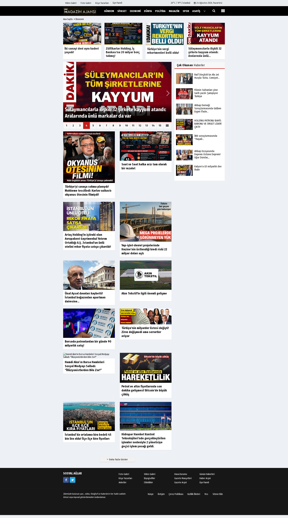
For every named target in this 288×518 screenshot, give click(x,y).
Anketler (122, 482)
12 (140, 125)
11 (133, 125)
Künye (151, 494)
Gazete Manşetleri (183, 478)
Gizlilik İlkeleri (193, 494)
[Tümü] (204, 10)
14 (153, 125)
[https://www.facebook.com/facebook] (66, 480)
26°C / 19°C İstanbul (180, 2)
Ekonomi (80, 19)
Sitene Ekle (218, 494)
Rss (206, 494)
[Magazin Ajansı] (79, 10)
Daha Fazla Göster (118, 459)
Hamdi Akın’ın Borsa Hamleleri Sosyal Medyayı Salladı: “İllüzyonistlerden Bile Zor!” (84, 366)
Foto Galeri (124, 474)
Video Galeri (149, 474)
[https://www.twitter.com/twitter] (72, 480)
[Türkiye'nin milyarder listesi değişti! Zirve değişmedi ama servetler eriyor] (146, 316)
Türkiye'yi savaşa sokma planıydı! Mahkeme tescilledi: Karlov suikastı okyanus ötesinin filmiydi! (88, 190)
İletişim (161, 494)
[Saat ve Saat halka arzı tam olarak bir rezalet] (146, 146)
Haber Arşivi (205, 478)
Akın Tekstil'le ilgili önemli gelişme (144, 293)
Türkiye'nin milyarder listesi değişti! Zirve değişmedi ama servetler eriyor (145, 332)
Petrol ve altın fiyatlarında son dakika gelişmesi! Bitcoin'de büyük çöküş (144, 390)
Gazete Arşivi (180, 482)
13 (146, 125)
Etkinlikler (148, 482)
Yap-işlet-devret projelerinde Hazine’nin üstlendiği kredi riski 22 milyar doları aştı (144, 249)
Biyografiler (149, 478)
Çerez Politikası (176, 494)
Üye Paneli (117, 2)
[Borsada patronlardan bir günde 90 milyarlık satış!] (89, 323)
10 (126, 125)
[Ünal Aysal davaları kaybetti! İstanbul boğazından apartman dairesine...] (89, 275)
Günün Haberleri (207, 474)
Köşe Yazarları (125, 478)
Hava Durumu (180, 474)
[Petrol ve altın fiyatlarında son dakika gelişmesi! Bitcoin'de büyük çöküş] (146, 367)
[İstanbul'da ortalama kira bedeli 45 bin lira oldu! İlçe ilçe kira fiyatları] (89, 416)
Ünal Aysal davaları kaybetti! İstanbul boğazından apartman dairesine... (85, 297)
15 (160, 125)
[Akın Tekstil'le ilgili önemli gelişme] (146, 275)
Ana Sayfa (67, 19)
